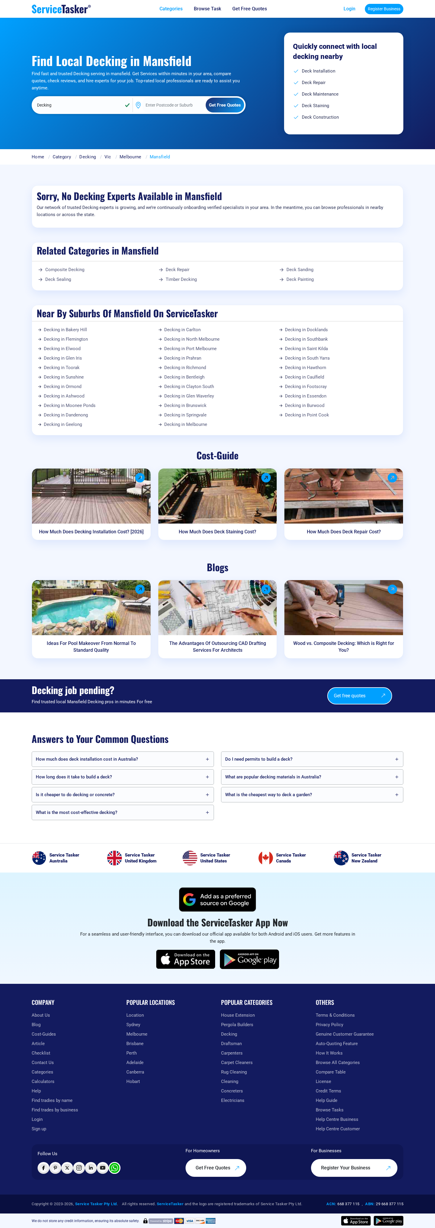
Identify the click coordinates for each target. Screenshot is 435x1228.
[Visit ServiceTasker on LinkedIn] (91, 1168)
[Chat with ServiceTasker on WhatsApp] (114, 1168)
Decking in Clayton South (189, 386)
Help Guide (326, 1100)
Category (62, 157)
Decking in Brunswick (185, 405)
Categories (42, 1072)
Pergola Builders (237, 1024)
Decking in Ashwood (64, 396)
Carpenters (232, 1053)
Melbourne (130, 157)
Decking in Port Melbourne (190, 348)
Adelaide (135, 1062)
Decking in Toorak (62, 367)
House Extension (238, 1015)
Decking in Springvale (185, 415)
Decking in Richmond (185, 367)
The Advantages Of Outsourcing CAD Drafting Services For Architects (217, 646)
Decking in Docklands (306, 329)
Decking (87, 157)
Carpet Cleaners (237, 1062)
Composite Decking (64, 269)
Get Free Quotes (213, 1168)
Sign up (39, 1129)
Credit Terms (328, 1091)
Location (135, 1015)
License (323, 1081)
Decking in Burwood (304, 405)
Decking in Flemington (66, 339)
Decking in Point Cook (307, 415)
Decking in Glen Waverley (189, 396)
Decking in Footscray (306, 386)
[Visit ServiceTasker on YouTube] (103, 1168)
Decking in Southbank (306, 339)
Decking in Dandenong (66, 415)
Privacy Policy (329, 1024)
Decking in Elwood (62, 348)
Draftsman (231, 1043)
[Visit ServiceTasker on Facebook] (43, 1168)
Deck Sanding (299, 269)
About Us (41, 1015)
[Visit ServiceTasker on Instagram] (79, 1168)
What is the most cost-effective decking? (76, 812)
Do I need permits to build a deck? (258, 759)
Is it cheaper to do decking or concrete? (75, 794)
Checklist (41, 1053)
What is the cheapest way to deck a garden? (268, 794)
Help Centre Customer (338, 1129)
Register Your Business (346, 1168)
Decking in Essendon (305, 396)
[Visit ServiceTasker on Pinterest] (55, 1168)
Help (36, 1091)
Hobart (133, 1081)
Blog (36, 1024)
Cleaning (229, 1081)
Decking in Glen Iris (63, 358)
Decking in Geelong (63, 424)
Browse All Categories (338, 1062)
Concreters (232, 1091)
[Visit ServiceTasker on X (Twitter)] (67, 1168)
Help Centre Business (337, 1119)
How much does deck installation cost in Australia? (87, 759)
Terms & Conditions (335, 1015)
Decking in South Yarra (307, 358)
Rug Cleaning (234, 1072)
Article (38, 1043)
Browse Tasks (330, 1110)
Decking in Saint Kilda (306, 348)
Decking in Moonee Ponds (70, 405)
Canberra (135, 1072)
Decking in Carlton (182, 329)
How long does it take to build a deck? (74, 777)
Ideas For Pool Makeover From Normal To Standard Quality (91, 646)
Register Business (384, 9)
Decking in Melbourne (185, 424)
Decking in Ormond (62, 386)
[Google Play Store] (249, 959)
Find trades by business (55, 1110)
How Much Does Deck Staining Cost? (217, 532)
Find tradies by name (52, 1100)
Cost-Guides (44, 1034)
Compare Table (331, 1072)
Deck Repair (177, 269)
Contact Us (43, 1062)
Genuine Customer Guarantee (345, 1034)
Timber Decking (181, 279)
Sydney (133, 1024)
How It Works (329, 1053)
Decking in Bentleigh (184, 377)
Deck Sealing (58, 279)
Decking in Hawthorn (305, 367)
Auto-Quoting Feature (337, 1043)
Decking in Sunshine (64, 377)
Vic (107, 157)
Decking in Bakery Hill (65, 329)
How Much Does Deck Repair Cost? (344, 532)
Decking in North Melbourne (192, 339)
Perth (131, 1053)
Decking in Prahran (182, 358)
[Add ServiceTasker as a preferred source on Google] (217, 899)
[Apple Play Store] (185, 959)
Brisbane (135, 1043)
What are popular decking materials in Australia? (273, 777)
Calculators (43, 1081)
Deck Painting (300, 279)
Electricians (232, 1100)
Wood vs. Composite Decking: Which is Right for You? (343, 646)
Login (349, 9)
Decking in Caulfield (304, 377)
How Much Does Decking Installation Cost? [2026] (91, 532)
